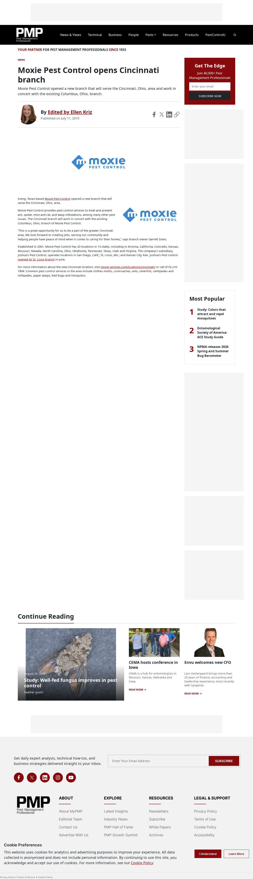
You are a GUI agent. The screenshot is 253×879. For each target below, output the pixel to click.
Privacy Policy (205, 811)
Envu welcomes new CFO (207, 662)
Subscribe (224, 761)
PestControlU (215, 35)
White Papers (160, 827)
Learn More (236, 853)
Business (115, 35)
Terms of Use (205, 819)
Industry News (115, 819)
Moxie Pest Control (57, 199)
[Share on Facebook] (154, 114)
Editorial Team (70, 819)
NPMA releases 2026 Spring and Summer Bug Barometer (213, 351)
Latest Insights (116, 811)
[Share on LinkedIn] (169, 114)
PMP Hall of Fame (118, 827)
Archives (156, 835)
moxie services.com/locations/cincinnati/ (128, 267)
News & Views (70, 35)
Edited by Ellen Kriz (70, 112)
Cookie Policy (205, 827)
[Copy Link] (177, 114)
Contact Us (68, 827)
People (133, 35)
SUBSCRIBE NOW (210, 96)
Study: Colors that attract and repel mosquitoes (211, 314)
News (21, 60)
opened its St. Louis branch (36, 259)
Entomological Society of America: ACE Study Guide (212, 332)
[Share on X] (162, 114)
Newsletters (158, 811)
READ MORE (136, 689)
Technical (95, 35)
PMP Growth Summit (121, 835)
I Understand (208, 853)
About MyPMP (70, 811)
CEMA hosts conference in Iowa (153, 665)
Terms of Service (26, 877)
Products (192, 35)
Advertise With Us (73, 835)
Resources (170, 35)
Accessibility (204, 835)
